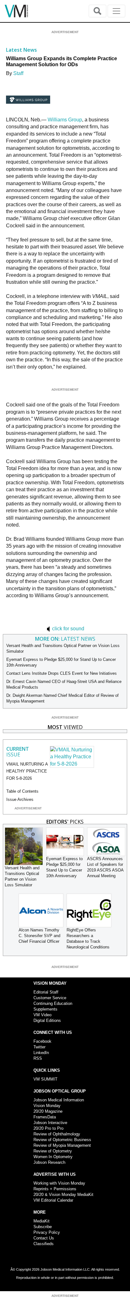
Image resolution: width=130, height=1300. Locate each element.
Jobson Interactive (50, 1122)
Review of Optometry (52, 1151)
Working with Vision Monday (59, 1183)
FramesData (44, 1117)
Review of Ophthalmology (56, 1134)
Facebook (42, 1041)
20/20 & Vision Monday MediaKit (63, 1194)
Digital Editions (47, 1020)
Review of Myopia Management (62, 1145)
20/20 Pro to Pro (48, 1128)
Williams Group (65, 119)
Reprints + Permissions (54, 1188)
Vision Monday (47, 1105)
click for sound (67, 628)
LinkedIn (41, 1052)
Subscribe (42, 1226)
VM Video (42, 1014)
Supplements (45, 1009)
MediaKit (41, 1221)
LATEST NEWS (65, 638)
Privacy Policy (46, 1232)
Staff (18, 73)
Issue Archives (19, 799)
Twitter (39, 1047)
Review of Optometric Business (62, 1139)
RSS (37, 1058)
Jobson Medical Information (58, 1100)
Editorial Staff (45, 992)
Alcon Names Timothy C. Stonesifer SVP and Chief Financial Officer (39, 936)
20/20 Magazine (47, 1111)
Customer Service (49, 997)
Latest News (21, 49)
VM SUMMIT (45, 1079)
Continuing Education (52, 1003)
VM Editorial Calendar (53, 1200)
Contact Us (43, 1238)
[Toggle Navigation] (116, 11)
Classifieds (43, 1243)
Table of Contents (22, 791)
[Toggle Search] (97, 11)
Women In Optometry (53, 1156)
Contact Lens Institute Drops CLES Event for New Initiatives (61, 673)
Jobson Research (49, 1162)
